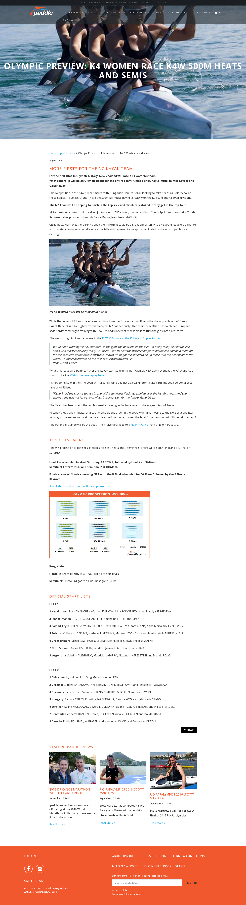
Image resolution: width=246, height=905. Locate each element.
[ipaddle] (41, 12)
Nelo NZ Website (125, 866)
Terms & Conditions (189, 856)
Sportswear (138, 12)
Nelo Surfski (97, 12)
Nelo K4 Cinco (139, 424)
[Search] (211, 12)
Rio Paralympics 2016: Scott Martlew (172, 796)
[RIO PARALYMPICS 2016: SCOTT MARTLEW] (123, 784)
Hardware (160, 12)
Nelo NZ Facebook (157, 866)
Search (180, 866)
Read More (56, 824)
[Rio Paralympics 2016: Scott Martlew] (173, 789)
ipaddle (123, 890)
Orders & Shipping (154, 856)
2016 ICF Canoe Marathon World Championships (69, 791)
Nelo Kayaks (72, 12)
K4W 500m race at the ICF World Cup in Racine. (131, 338)
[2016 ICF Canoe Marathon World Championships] (72, 784)
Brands (178, 12)
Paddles (117, 12)
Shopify (139, 894)
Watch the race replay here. (87, 375)
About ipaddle (124, 856)
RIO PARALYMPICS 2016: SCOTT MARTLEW (122, 791)
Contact (69, 19)
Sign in (202, 12)
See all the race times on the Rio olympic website (79, 486)
